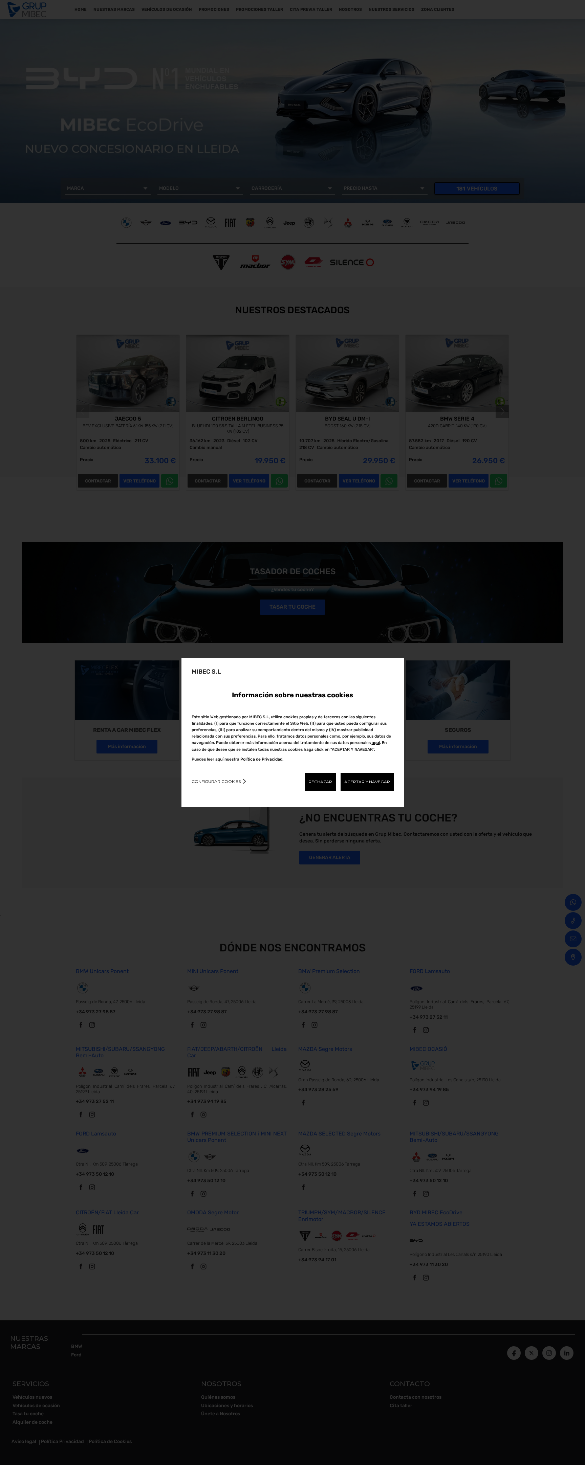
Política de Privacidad (261, 759)
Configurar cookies (216, 781)
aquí (376, 742)
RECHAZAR (320, 781)
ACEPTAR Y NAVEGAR (367, 781)
